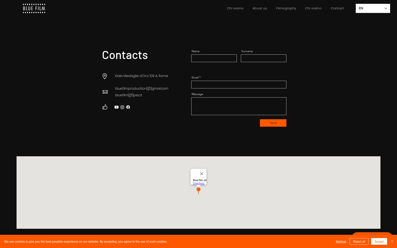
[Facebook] (128, 107)
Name (196, 51)
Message (197, 94)
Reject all (359, 241)
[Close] (392, 241)
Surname (247, 51)
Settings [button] (341, 241)
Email (195, 77)
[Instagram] (122, 107)
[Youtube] (116, 107)
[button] (286, 8)
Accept (379, 241)
